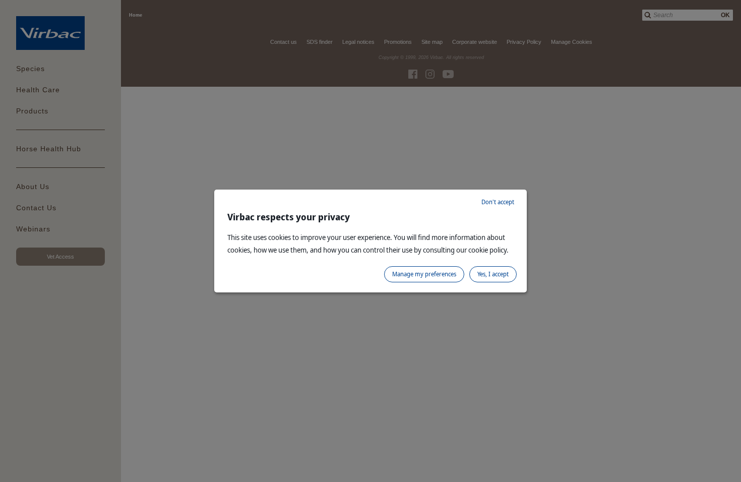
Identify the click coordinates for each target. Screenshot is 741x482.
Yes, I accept (493, 274)
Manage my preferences (424, 274)
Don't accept (497, 202)
